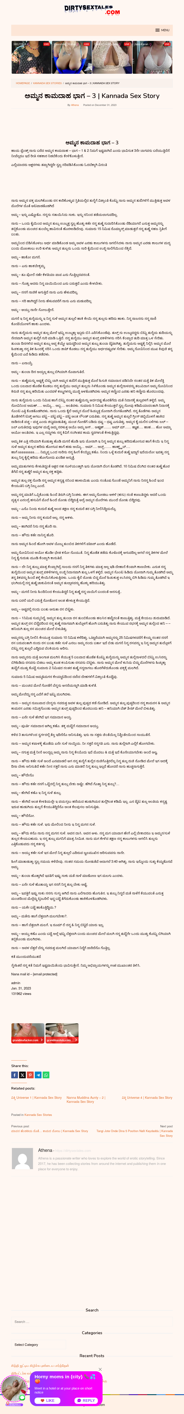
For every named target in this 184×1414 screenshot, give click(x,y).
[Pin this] (30, 1075)
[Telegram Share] (38, 1075)
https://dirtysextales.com (73, 1150)
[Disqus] (92, 1237)
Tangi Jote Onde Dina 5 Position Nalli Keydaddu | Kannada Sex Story (134, 1131)
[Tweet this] (22, 1075)
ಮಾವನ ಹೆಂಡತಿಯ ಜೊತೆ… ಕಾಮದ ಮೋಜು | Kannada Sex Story (49, 1128)
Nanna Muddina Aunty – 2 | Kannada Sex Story (86, 1099)
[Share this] (14, 1075)
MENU (165, 30)
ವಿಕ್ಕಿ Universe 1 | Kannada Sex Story (36, 1097)
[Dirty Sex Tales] (92, 9)
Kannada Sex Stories (38, 1114)
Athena (45, 1150)
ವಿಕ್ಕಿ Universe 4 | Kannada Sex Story (147, 1097)
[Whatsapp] (46, 1075)
